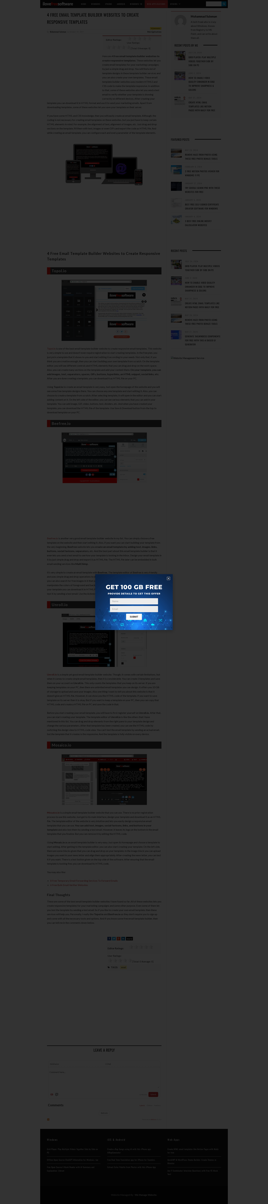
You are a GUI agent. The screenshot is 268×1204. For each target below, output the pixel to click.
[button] (168, 578)
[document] (134, 602)
